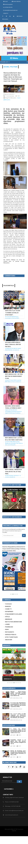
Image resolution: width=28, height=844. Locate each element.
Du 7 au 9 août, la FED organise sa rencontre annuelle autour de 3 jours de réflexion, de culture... (18, 715)
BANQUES (8, 606)
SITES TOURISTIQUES (11, 637)
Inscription (5, 19)
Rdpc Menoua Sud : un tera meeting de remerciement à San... (14, 376)
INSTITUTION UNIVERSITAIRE (13, 622)
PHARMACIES (9, 627)
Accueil (6, 67)
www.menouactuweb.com (11, 815)
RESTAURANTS (9, 632)
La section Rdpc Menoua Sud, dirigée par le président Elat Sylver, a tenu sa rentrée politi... (14, 443)
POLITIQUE (13, 67)
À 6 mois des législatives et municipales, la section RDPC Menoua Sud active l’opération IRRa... (18, 704)
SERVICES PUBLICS (10, 634)
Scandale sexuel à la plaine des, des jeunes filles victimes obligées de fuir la (18, 741)
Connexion (20, 16)
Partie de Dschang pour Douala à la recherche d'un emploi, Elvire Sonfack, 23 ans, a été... (18, 752)
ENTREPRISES (9, 611)
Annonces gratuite (8, 4)
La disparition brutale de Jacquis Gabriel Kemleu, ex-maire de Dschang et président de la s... (13, 350)
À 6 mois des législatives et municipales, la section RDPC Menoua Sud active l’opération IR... (13, 318)
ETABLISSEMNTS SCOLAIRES (13, 614)
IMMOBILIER (8, 619)
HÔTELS (7, 616)
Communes (8, 604)
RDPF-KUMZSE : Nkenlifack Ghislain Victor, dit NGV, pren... (13, 471)
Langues (5, 13)
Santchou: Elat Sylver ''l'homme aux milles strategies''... (12, 313)
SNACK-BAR (8, 639)
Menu (15, 58)
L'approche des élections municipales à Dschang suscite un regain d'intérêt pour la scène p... (13, 411)
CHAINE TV (8, 609)
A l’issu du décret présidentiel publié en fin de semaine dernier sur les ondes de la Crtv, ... (18, 730)
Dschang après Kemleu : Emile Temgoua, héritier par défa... (13, 344)
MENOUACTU (8, 679)
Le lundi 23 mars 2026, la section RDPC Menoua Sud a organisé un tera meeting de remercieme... (13, 382)
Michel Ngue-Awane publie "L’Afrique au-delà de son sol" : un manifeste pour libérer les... (18, 693)
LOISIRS (7, 624)
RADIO (7, 629)
